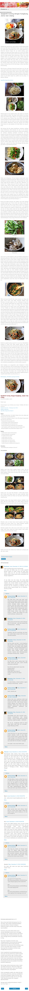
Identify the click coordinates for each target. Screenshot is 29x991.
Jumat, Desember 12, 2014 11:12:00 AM (19, 566)
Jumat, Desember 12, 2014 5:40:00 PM (15, 821)
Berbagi (3, 558)
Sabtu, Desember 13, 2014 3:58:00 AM (17, 864)
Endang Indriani (11, 596)
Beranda (14, 988)
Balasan (7, 593)
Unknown (6, 751)
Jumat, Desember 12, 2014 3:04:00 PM (18, 751)
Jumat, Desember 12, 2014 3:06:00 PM (16, 796)
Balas (5, 590)
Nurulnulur (6, 566)
